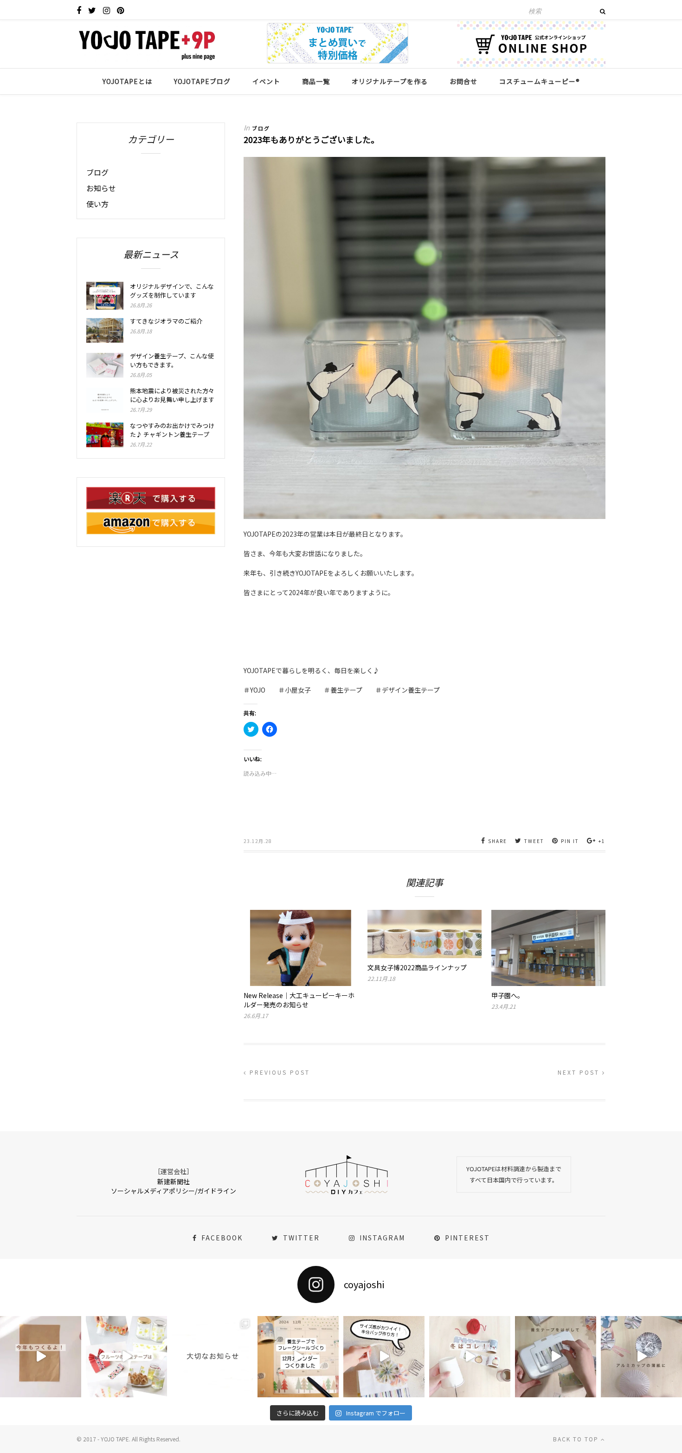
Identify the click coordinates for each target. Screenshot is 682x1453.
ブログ (261, 128)
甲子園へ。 (507, 995)
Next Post (580, 1072)
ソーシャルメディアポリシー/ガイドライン (173, 1190)
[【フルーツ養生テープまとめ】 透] (126, 1356)
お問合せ (463, 81)
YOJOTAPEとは (127, 81)
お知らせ (101, 188)
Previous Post (278, 1072)
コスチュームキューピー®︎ (539, 81)
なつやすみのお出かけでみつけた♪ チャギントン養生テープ (172, 430)
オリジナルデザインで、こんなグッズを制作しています (172, 290)
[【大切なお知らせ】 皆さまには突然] (212, 1356)
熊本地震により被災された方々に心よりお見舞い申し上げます (172, 395)
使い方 (97, 203)
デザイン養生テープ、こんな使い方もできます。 (172, 360)
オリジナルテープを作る (390, 81)
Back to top (577, 1439)
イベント (266, 81)
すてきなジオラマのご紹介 (166, 321)
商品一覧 (316, 81)
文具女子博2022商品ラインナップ (417, 967)
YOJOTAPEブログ (202, 81)
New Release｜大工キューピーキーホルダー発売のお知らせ (299, 1000)
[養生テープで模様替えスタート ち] (555, 1356)
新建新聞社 (173, 1181)
